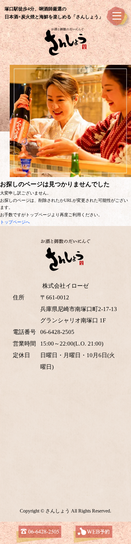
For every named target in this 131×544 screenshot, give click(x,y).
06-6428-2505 (57, 332)
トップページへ (15, 222)
